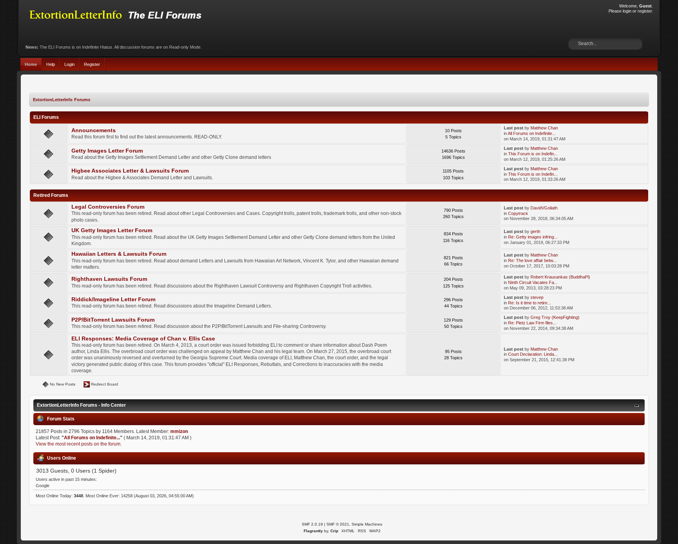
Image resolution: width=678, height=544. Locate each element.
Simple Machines (367, 524)
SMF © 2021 (337, 524)
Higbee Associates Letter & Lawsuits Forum (130, 171)
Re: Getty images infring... (533, 237)
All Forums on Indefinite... (532, 133)
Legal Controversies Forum (107, 207)
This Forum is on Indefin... (533, 153)
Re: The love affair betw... (532, 260)
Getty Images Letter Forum (107, 151)
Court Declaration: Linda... (533, 354)
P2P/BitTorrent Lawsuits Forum (113, 320)
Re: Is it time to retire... (529, 302)
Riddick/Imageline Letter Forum (113, 299)
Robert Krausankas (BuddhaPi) (560, 277)
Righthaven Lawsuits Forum (109, 279)
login (627, 11)
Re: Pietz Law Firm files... (532, 322)
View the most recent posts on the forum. (79, 444)
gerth (535, 231)
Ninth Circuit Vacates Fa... (533, 282)
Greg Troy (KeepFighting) (555, 317)
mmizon (179, 431)
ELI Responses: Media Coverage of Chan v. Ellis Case (143, 339)
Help (50, 64)
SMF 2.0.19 (312, 524)
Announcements (93, 130)
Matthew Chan (544, 128)
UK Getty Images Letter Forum (111, 230)
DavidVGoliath (544, 208)
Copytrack (518, 213)
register (645, 11)
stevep (536, 297)
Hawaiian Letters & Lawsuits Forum (118, 254)
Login (69, 64)
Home (31, 64)
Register (92, 64)
